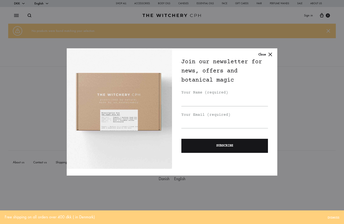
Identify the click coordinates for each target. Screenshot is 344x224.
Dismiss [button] (333, 218)
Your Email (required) (206, 115)
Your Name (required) (204, 92)
